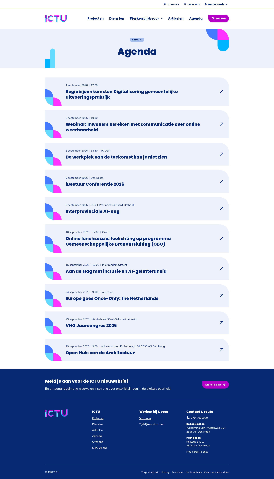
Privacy (166, 472)
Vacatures (145, 418)
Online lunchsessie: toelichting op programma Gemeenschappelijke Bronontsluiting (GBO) (118, 241)
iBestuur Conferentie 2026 (95, 184)
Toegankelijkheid (150, 472)
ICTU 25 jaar (99, 447)
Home (135, 39)
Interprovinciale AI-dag (93, 211)
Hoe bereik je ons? (197, 451)
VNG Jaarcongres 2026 (91, 325)
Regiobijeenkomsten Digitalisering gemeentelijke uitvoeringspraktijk (122, 94)
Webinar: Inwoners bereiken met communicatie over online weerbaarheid (133, 127)
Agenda (196, 18)
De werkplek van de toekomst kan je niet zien (116, 157)
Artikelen (176, 18)
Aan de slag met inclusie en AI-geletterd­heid (116, 271)
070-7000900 (199, 417)
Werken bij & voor (144, 18)
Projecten (95, 18)
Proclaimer (177, 472)
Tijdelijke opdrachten (151, 424)
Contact (173, 4)
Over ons (194, 4)
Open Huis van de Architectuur (100, 353)
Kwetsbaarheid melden (216, 472)
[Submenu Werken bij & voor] (162, 18)
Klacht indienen (194, 472)
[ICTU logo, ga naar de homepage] (56, 18)
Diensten (116, 18)
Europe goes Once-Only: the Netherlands (112, 298)
